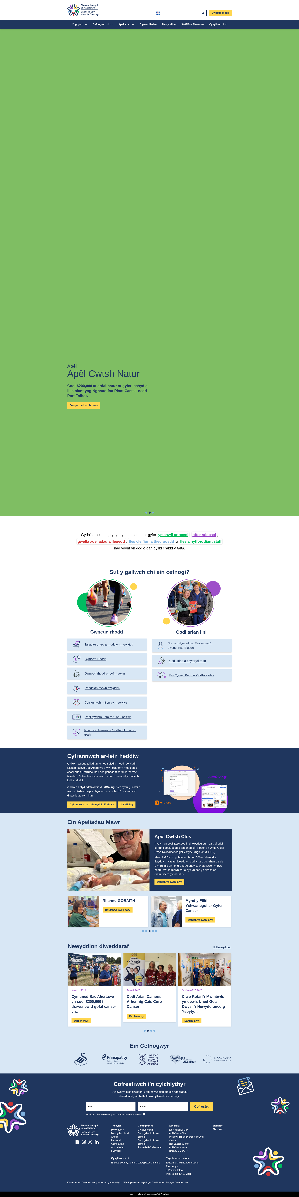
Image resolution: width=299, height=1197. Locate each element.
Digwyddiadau (148, 24)
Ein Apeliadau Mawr (179, 1129)
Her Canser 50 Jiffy (179, 1143)
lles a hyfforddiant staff (200, 541)
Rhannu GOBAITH (178, 1150)
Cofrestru (201, 1106)
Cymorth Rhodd (95, 659)
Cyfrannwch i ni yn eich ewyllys (106, 702)
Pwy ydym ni (117, 1129)
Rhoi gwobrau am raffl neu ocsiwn (108, 717)
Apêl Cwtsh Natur (178, 1147)
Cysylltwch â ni (218, 24)
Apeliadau (124, 24)
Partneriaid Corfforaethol (150, 1147)
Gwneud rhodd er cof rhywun (105, 673)
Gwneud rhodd (220, 13)
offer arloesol (204, 535)
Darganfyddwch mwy (84, 405)
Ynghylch (77, 24)
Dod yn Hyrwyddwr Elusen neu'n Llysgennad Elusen (190, 645)
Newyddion (169, 24)
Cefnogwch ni (101, 24)
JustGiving (126, 804)
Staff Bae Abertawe (192, 24)
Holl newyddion (222, 947)
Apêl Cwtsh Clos (177, 1133)
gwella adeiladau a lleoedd (101, 541)
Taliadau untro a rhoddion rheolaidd (109, 644)
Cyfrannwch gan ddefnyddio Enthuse (92, 804)
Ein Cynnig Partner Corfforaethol (191, 675)
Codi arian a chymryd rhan (187, 661)
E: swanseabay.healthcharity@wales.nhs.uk (135, 1162)
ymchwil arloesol (173, 535)
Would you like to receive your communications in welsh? (114, 1114)
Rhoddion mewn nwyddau (102, 688)
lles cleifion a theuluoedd (151, 541)
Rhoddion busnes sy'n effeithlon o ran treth (110, 732)
